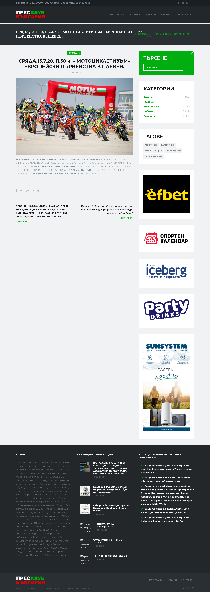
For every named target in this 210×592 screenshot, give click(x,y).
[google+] (188, 3)
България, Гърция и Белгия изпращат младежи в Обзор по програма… (110, 490)
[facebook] (178, 3)
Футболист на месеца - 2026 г (108, 541)
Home (137, 31)
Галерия (166, 14)
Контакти (185, 14)
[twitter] (183, 3)
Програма (117, 14)
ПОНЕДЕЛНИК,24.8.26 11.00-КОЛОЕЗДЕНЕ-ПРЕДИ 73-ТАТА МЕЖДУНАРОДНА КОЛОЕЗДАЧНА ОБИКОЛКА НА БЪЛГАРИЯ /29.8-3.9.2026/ (110, 468)
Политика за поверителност (76, 588)
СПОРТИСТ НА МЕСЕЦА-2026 (105, 525)
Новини (135, 14)
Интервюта (151, 106)
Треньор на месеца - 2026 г (110, 555)
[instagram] (192, 3)
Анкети (151, 14)
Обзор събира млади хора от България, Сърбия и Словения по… (111, 508)
